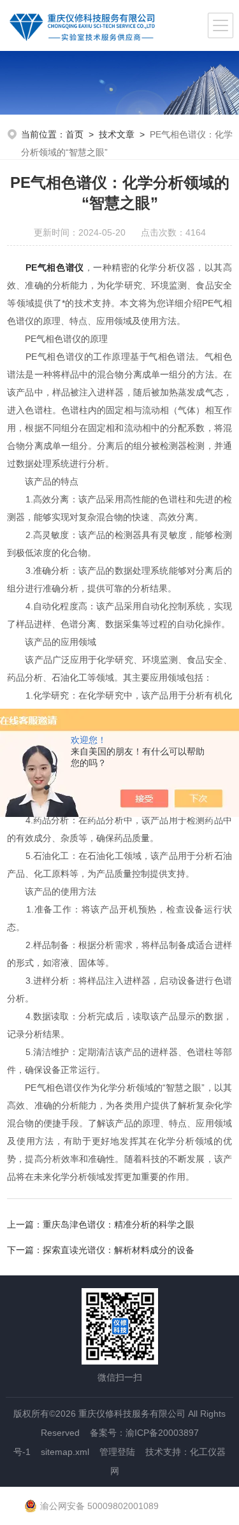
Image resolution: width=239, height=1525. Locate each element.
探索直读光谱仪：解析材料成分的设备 (118, 1250)
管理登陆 (117, 1452)
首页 (74, 134)
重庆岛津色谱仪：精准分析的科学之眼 (118, 1224)
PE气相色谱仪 (54, 267)
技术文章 (116, 134)
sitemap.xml (65, 1452)
